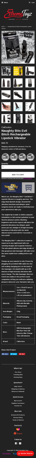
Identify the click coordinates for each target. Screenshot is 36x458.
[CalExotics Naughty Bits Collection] (18, 192)
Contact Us (18, 405)
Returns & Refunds (18, 391)
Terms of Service (18, 420)
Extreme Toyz (24, 450)
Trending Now (18, 374)
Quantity (4, 163)
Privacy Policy (18, 417)
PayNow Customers (18, 403)
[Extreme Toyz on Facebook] (16, 443)
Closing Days (18, 377)
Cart (33, 2)
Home (3, 26)
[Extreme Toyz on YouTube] (20, 443)
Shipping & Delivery (18, 389)
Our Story (18, 372)
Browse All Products (18, 415)
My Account (18, 400)
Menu (6, 2)
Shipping (4, 146)
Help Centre (18, 386)
